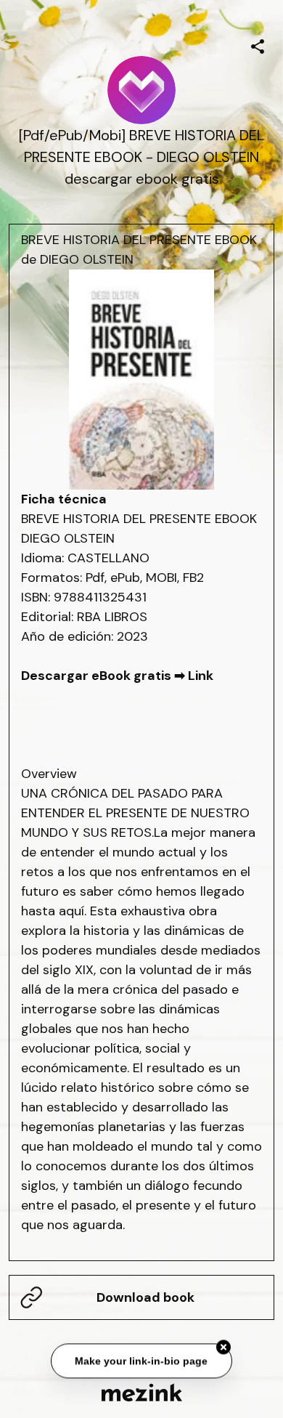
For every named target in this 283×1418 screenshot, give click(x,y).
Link (200, 675)
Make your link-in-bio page (141, 1362)
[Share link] (257, 44)
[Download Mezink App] (142, 1392)
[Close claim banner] (223, 1348)
